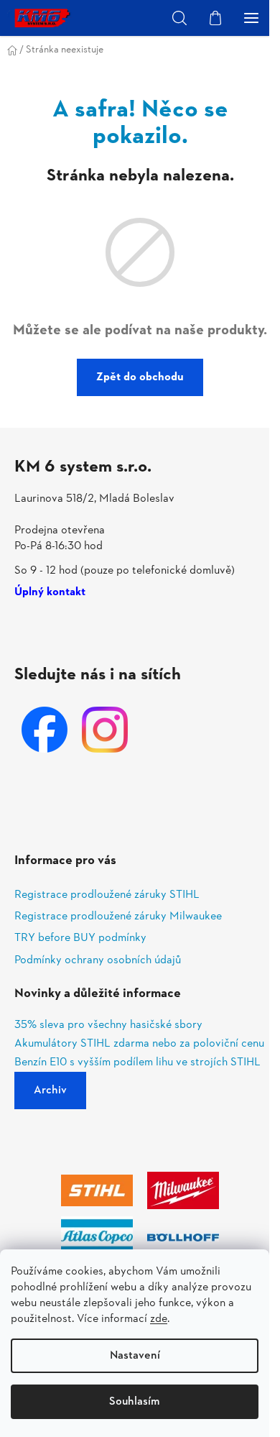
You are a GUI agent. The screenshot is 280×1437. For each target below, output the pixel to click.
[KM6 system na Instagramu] (105, 729)
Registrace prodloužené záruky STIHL (107, 895)
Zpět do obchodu (140, 377)
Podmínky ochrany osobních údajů (97, 960)
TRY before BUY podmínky (80, 938)
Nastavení (135, 1356)
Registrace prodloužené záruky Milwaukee (118, 916)
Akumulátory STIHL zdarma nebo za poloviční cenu (139, 1044)
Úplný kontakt (49, 593)
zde (158, 1319)
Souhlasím (134, 1402)
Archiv (50, 1090)
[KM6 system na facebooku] (44, 730)
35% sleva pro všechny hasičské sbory (108, 1025)
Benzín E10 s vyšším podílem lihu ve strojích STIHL (137, 1063)
